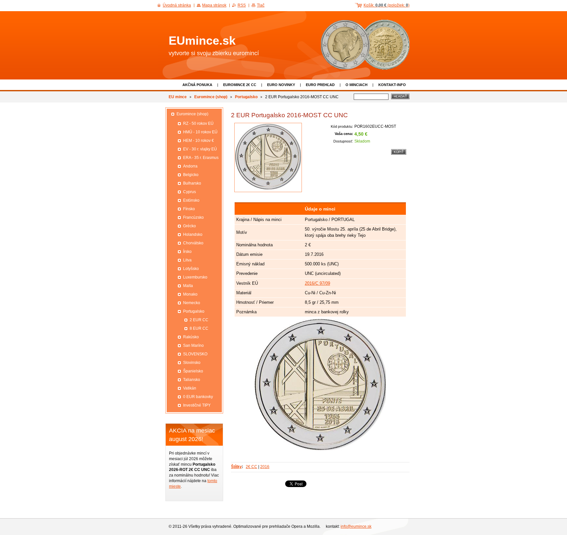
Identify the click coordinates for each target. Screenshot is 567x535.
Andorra (190, 166)
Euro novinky (281, 85)
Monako (190, 294)
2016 (264, 466)
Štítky (236, 466)
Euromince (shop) (210, 97)
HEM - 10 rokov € (198, 140)
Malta (188, 285)
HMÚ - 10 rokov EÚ (200, 132)
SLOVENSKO (195, 354)
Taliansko (191, 379)
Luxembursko (195, 277)
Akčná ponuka (197, 85)
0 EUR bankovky (198, 396)
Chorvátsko (193, 243)
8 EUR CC (199, 328)
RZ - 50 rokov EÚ (198, 123)
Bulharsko (192, 183)
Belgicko (191, 174)
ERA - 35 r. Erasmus (201, 157)
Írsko (187, 251)
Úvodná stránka (177, 5)
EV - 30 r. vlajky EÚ (200, 149)
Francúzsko (193, 217)
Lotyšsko (191, 268)
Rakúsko (191, 337)
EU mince (178, 97)
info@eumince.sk (356, 526)
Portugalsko (246, 97)
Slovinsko (191, 362)
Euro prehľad (320, 85)
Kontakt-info (392, 85)
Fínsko (189, 209)
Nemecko (191, 303)
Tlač (260, 5)
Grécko (189, 226)
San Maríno (193, 345)
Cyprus (189, 191)
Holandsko (192, 234)
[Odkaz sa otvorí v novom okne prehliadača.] (268, 157)
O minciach (357, 85)
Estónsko (191, 200)
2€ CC (251, 466)
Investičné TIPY (197, 405)
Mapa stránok (214, 5)
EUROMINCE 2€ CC (239, 85)
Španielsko (193, 371)
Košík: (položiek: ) (387, 5)
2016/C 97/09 (317, 283)
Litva (187, 260)
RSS (242, 5)
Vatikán (189, 388)
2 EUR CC (199, 320)
